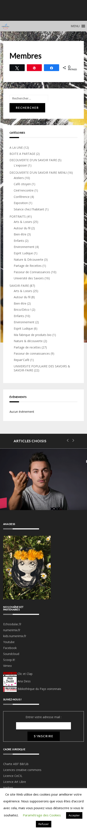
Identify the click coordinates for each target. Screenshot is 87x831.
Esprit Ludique (23, 253)
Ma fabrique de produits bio (33, 335)
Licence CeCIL (12, 776)
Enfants (19, 241)
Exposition (21, 203)
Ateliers (19, 178)
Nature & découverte (28, 341)
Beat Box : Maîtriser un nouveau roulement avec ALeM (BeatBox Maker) (43, 481)
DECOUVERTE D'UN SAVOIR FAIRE (33, 160)
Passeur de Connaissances (32, 272)
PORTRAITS (18, 216)
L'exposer (20, 165)
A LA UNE (16, 147)
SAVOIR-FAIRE (19, 286)
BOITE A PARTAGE (22, 154)
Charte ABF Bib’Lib (16, 764)
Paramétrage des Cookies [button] (42, 815)
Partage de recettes (27, 347)
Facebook (10, 648)
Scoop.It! (9, 660)
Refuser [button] (43, 824)
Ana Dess (24, 681)
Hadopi (8, 788)
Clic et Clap (25, 674)
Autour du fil (22, 228)
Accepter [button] (74, 815)
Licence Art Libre (14, 782)
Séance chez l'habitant (29, 209)
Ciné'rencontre (24, 190)
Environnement (24, 247)
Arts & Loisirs (23, 222)
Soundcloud (11, 654)
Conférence (22, 197)
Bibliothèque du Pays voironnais (39, 689)
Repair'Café (21, 360)
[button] (75, 26)
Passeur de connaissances (32, 353)
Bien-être (20, 234)
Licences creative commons (22, 770)
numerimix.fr (11, 630)
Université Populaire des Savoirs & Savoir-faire (43, 14)
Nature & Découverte (28, 259)
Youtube (9, 642)
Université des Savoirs (29, 278)
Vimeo (7, 666)
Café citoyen (22, 184)
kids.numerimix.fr (14, 636)
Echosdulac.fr (12, 624)
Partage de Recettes (28, 266)
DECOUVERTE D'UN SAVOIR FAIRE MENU (38, 173)
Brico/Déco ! (22, 310)
